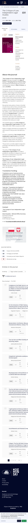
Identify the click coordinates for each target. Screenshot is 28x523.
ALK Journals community (9, 7)
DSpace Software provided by (11, 506)
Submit (17, 60)
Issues (17, 38)
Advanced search (11, 276)
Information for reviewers (19, 54)
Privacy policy (5, 482)
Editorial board (19, 42)
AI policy (17, 43)
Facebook (17, 68)
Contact (17, 66)
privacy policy (18, 518)
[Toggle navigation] (25, 3)
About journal (19, 37)
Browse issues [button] (7, 23)
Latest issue (18, 40)
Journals (16, 7)
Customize (3, 521)
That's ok (24, 521)
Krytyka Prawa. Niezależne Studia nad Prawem (23, 7)
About (3, 479)
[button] (4, 29)
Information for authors (19, 50)
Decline (19, 521)
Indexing (17, 56)
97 (19, 460)
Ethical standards (19, 58)
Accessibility (5, 484)
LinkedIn (17, 69)
